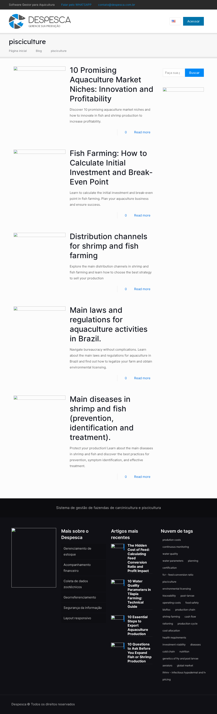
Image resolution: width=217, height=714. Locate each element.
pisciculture (59, 50)
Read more (142, 132)
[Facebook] (188, 5)
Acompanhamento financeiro (77, 568)
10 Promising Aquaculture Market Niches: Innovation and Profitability (111, 84)
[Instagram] (200, 5)
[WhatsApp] (183, 5)
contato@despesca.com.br (116, 4)
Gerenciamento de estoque (77, 551)
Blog (39, 50)
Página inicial (18, 50)
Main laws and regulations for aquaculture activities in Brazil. (108, 324)
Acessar (193, 21)
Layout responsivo (77, 618)
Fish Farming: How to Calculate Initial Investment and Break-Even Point (111, 167)
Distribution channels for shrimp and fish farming (108, 246)
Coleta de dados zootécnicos (76, 584)
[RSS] (206, 5)
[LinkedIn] (194, 5)
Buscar (194, 73)
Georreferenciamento (80, 597)
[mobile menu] (157, 21)
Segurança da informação (83, 608)
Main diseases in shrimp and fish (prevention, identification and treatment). (102, 418)
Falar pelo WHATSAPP (76, 4)
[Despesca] (40, 21)
